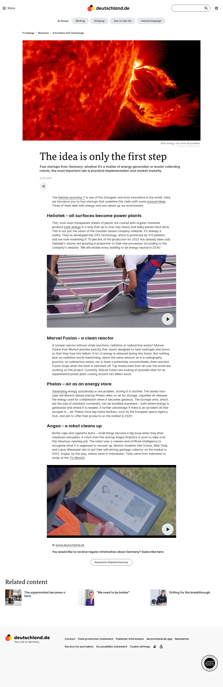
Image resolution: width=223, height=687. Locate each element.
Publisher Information (130, 638)
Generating (59, 391)
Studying (99, 20)
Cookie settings (140, 646)
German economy (70, 197)
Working (80, 20)
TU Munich (77, 457)
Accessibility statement (111, 646)
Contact (70, 638)
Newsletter (182, 638)
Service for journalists (79, 646)
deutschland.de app (159, 638)
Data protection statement (95, 638)
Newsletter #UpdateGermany (111, 562)
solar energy (72, 227)
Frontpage (28, 33)
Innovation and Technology (68, 33)
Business (43, 33)
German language (151, 20)
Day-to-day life (122, 20)
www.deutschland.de (70, 545)
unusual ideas (156, 201)
